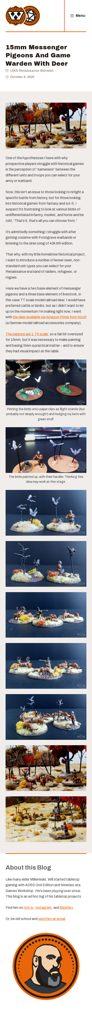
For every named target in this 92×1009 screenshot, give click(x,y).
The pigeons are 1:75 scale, (28, 334)
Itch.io (28, 907)
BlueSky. (67, 907)
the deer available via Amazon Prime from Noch (49, 317)
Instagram (43, 907)
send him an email (51, 919)
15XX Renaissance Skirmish (32, 70)
